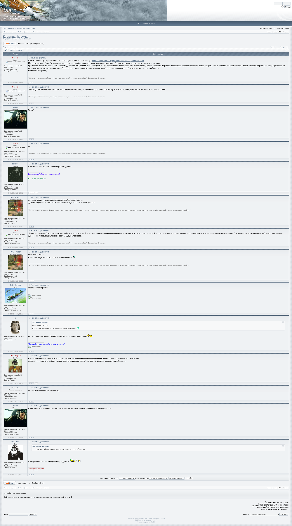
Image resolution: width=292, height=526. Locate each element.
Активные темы (29, 28)
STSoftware (147, 520)
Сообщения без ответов (12, 28)
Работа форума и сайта (27, 32)
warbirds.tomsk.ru (43, 32)
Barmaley (27, 39)
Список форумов (10, 32)
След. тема (284, 47)
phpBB (137, 518)
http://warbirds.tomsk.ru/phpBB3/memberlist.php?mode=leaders (118, 61)
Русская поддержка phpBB (146, 522)
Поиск (145, 23)
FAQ (138, 23)
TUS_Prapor (18, 39)
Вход (153, 23)
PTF (155, 520)
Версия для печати (10, 47)
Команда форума (15, 36)
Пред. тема (274, 47)
